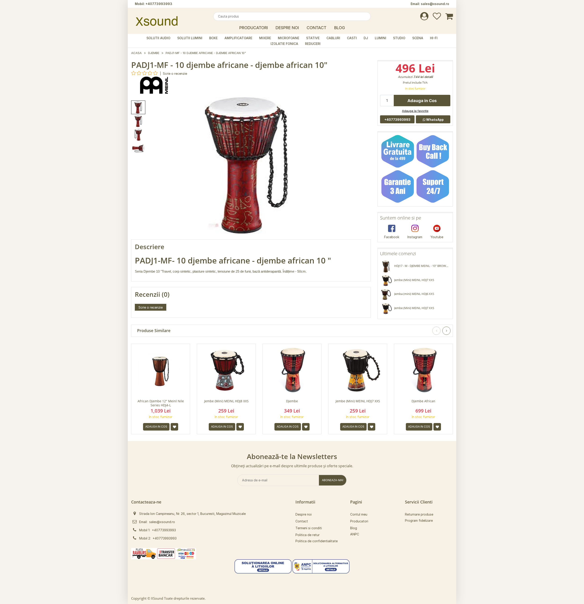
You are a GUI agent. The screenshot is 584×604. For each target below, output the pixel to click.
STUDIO (399, 38)
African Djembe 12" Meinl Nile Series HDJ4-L (161, 403)
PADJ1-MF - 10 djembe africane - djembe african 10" (206, 53)
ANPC (354, 534)
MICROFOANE (288, 38)
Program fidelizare (419, 520)
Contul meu (358, 514)
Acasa (136, 53)
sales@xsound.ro (435, 4)
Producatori (253, 27)
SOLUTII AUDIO (158, 38)
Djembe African (423, 401)
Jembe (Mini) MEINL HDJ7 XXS (358, 401)
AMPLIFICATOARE (238, 38)
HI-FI (434, 38)
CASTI (352, 38)
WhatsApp (434, 119)
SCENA (417, 38)
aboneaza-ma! (332, 480)
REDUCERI (313, 44)
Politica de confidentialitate (316, 541)
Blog (339, 27)
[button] (263, 566)
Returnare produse (419, 514)
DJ (366, 38)
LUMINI (380, 38)
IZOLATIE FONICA (284, 44)
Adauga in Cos (422, 100)
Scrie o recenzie (175, 73)
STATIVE (313, 38)
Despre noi (303, 514)
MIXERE (265, 38)
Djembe (153, 53)
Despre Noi (287, 27)
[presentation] (436, 331)
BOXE (213, 38)
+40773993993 (159, 4)
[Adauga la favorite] (174, 427)
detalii (428, 77)
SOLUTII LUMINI (189, 38)
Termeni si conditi (308, 528)
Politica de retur (307, 535)
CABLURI (333, 38)
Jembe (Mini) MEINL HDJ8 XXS (226, 401)
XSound (157, 598)
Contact (316, 27)
